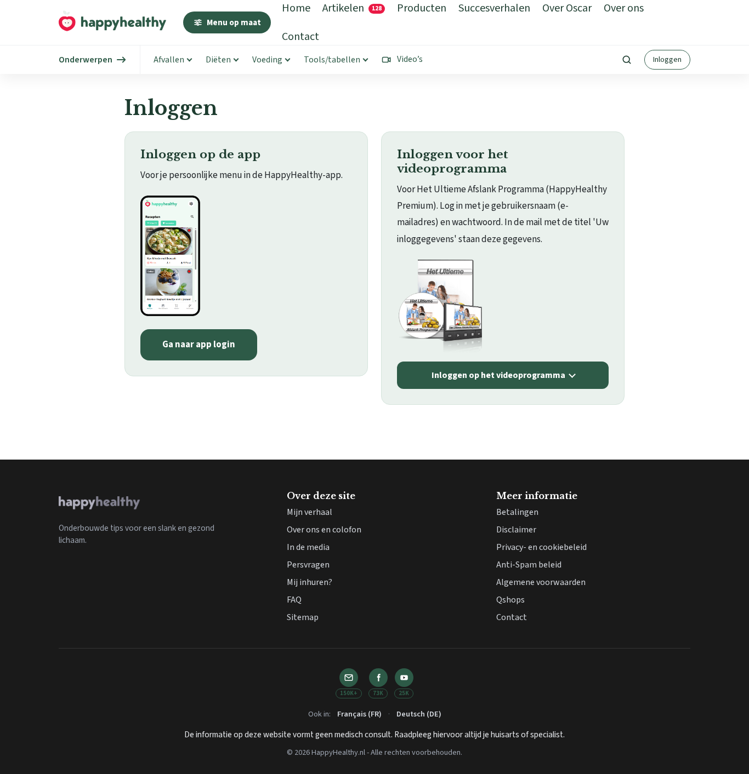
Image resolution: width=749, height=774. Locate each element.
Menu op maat (234, 22)
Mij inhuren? (309, 582)
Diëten (218, 60)
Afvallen (169, 60)
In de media (308, 547)
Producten (421, 8)
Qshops (510, 600)
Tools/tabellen (332, 60)
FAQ (294, 600)
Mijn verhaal (309, 512)
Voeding (267, 60)
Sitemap (303, 617)
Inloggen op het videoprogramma (498, 375)
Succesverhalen (494, 8)
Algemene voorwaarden (541, 582)
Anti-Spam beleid (528, 565)
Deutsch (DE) (418, 714)
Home (296, 8)
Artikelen (352, 8)
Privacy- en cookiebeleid (541, 547)
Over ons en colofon (324, 530)
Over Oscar (567, 8)
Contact (300, 36)
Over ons (624, 8)
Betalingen (517, 512)
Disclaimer (516, 530)
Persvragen (308, 565)
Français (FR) (359, 714)
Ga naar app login (198, 344)
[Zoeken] (626, 59)
